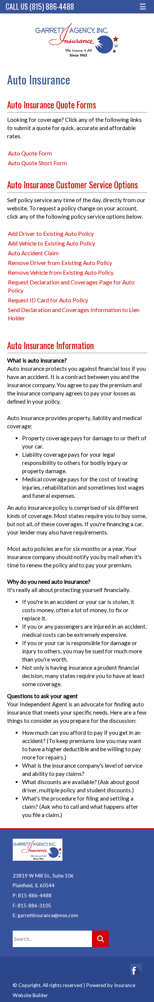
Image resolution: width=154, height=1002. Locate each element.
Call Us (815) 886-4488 (40, 6)
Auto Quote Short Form (37, 163)
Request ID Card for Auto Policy (48, 300)
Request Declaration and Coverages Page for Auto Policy (71, 286)
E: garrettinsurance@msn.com (45, 915)
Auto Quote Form (30, 153)
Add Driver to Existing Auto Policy (51, 233)
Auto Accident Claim (33, 253)
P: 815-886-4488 (32, 895)
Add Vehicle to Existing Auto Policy (51, 243)
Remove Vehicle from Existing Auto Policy (61, 272)
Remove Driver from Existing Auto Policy (60, 262)
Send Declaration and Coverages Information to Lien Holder (73, 313)
